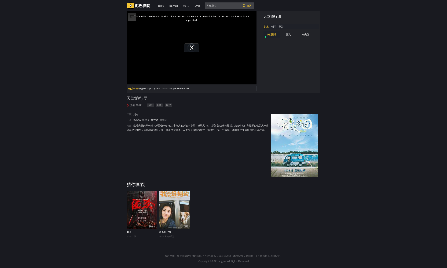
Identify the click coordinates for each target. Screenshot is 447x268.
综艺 (186, 6)
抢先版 (305, 34)
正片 (288, 34)
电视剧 (173, 6)
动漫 (197, 6)
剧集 (266, 26)
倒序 (273, 26)
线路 (281, 26)
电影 (161, 6)
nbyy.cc (222, 261)
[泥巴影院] (139, 5)
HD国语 (271, 34)
